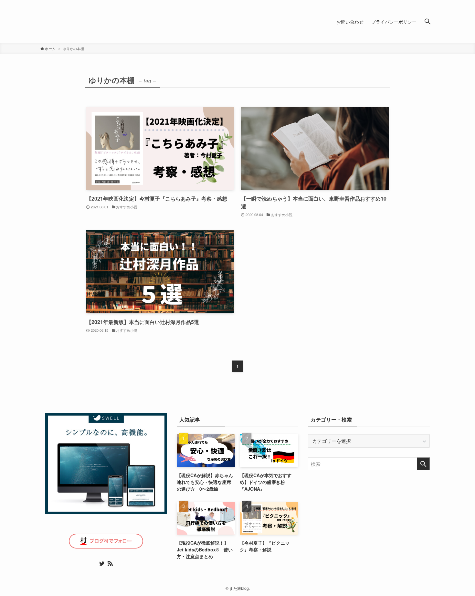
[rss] (110, 563)
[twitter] (102, 563)
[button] (427, 21)
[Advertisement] (369, 525)
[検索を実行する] (423, 463)
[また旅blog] (105, 21)
